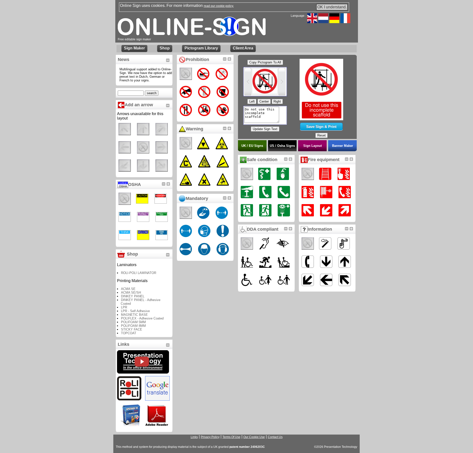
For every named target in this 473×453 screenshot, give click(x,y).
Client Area (243, 48)
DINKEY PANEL (132, 296)
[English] (312, 22)
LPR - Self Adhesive (135, 311)
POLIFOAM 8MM (133, 326)
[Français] (345, 22)
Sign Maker (134, 48)
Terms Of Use (231, 437)
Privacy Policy (210, 437)
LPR (124, 307)
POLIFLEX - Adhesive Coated (142, 318)
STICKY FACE (131, 329)
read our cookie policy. (219, 6)
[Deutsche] (334, 22)
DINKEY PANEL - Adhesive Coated (140, 301)
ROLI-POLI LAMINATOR (138, 273)
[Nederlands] (323, 22)
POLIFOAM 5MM (133, 322)
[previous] (248, 81)
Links (194, 437)
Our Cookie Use (254, 437)
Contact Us (275, 437)
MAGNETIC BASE (134, 315)
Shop (165, 48)
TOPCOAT (128, 333)
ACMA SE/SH (131, 292)
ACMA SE (128, 289)
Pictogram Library (201, 48)
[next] (282, 81)
